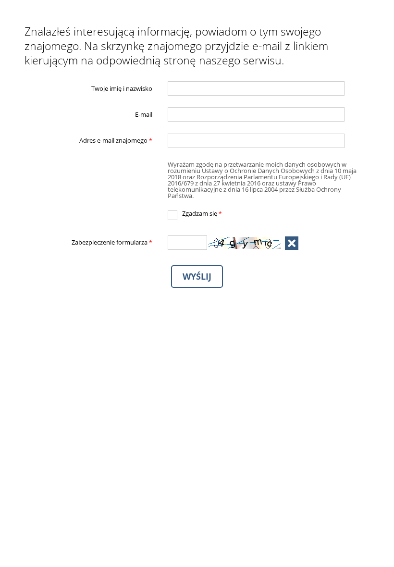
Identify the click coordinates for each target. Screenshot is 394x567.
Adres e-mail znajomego (88, 140)
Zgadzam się (195, 213)
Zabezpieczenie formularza (88, 242)
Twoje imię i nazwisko (121, 88)
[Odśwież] (291, 243)
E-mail (143, 114)
